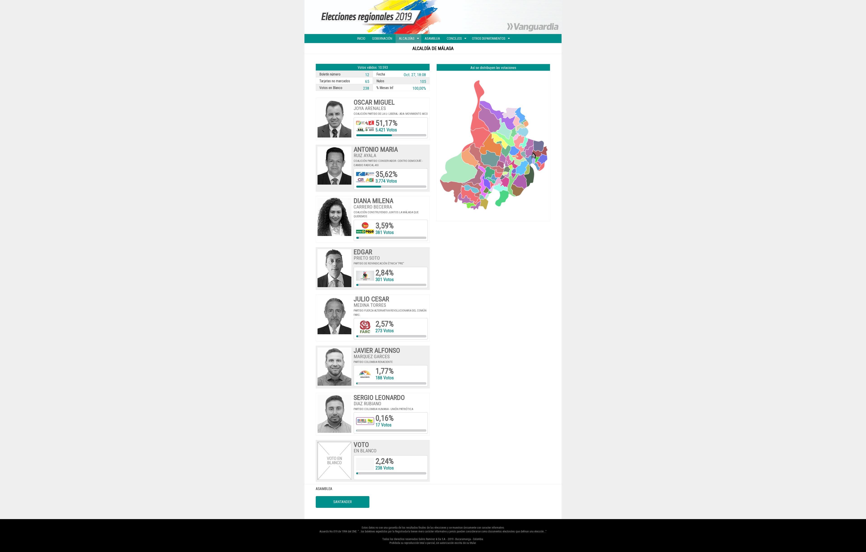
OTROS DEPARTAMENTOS (488, 39)
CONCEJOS (454, 39)
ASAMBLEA (432, 39)
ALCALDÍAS (407, 39)
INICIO (361, 39)
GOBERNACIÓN (382, 39)
